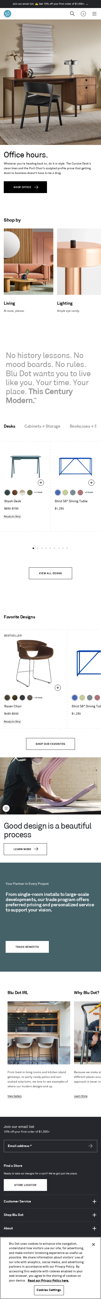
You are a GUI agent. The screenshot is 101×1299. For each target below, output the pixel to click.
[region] (50, 1268)
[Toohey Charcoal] (30, 698)
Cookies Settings (49, 1290)
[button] (33, 548)
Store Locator (25, 1185)
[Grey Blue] (73, 492)
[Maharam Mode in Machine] (22, 698)
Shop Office (22, 187)
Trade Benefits (27, 947)
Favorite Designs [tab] (19, 617)
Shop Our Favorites (50, 744)
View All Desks (50, 573)
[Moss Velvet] (15, 698)
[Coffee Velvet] (7, 698)
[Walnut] (15, 492)
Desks (9, 426)
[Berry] (80, 492)
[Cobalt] (58, 492)
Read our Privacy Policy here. (48, 1280)
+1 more (38, 492)
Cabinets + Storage (42, 426)
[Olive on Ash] (30, 492)
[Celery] (65, 492)
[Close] (93, 1244)
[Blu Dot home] (7, 13)
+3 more (89, 492)
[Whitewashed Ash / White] (22, 492)
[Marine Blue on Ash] (7, 492)
